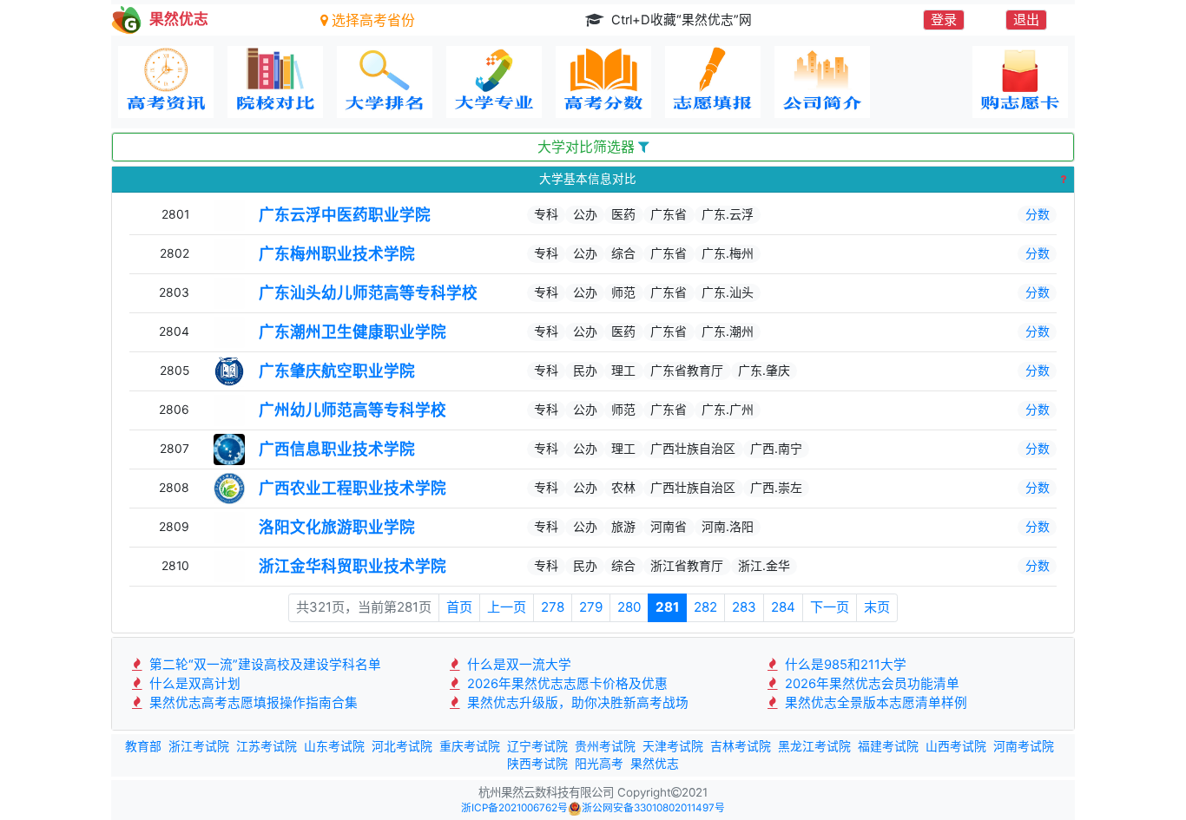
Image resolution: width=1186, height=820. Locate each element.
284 (783, 607)
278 (552, 607)
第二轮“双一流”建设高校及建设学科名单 (263, 664)
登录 (944, 19)
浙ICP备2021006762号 (514, 808)
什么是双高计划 (193, 684)
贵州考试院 (605, 746)
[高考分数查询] (603, 82)
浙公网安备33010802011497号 (653, 808)
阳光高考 (599, 764)
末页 (877, 607)
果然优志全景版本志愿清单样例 (874, 703)
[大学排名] (384, 82)
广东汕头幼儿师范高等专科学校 (368, 293)
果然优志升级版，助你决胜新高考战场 (576, 703)
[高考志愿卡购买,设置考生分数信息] (1020, 82)
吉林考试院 (740, 746)
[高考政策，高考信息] (166, 82)
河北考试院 (402, 746)
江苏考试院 (266, 746)
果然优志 (654, 764)
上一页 (506, 607)
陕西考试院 (537, 764)
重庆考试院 (469, 746)
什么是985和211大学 (843, 664)
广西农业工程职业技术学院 (352, 488)
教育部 (143, 746)
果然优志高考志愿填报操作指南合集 (252, 703)
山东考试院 (334, 746)
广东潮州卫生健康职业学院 (352, 332)
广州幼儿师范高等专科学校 (352, 410)
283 (744, 607)
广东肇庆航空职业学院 (337, 371)
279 (591, 607)
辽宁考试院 (537, 746)
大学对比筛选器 (587, 147)
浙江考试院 (198, 746)
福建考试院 (888, 746)
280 (629, 607)
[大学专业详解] (494, 82)
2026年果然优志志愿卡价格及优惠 (566, 684)
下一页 (829, 607)
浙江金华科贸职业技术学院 (352, 566)
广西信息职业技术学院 (337, 449)
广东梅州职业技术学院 (337, 254)
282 (705, 607)
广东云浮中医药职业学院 (345, 215)
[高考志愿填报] (713, 82)
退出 (1026, 19)
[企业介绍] (822, 82)
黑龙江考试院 (814, 746)
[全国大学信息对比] (275, 82)
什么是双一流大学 (517, 664)
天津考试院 (672, 746)
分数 (1037, 214)
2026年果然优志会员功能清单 (870, 684)
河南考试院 (1023, 746)
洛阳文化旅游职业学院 (337, 527)
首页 (459, 607)
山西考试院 (956, 746)
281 (667, 607)
